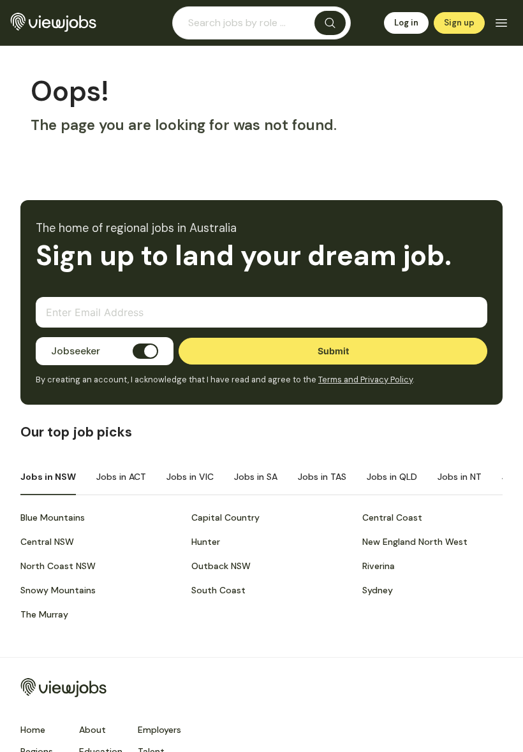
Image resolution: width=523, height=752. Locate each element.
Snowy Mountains (58, 590)
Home (32, 729)
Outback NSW (221, 566)
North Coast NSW (58, 566)
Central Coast (392, 517)
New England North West (415, 541)
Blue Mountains (52, 517)
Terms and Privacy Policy (365, 379)
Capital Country (225, 517)
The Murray (44, 614)
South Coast (218, 590)
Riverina (378, 566)
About (92, 729)
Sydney (377, 590)
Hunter (205, 541)
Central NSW (47, 541)
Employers (159, 729)
